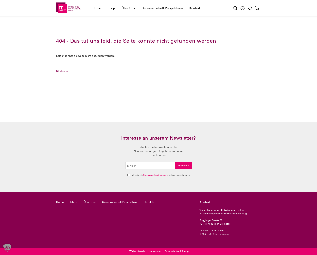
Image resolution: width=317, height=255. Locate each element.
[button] (7, 247)
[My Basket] (257, 8)
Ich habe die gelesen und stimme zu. (161, 175)
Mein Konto (243, 8)
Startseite (62, 71)
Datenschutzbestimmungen (155, 175)
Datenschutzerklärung (177, 251)
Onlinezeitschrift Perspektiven (162, 8)
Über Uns (128, 8)
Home (96, 8)
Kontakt (194, 8)
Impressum (155, 251)
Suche (235, 8)
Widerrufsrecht (137, 251)
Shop (111, 8)
